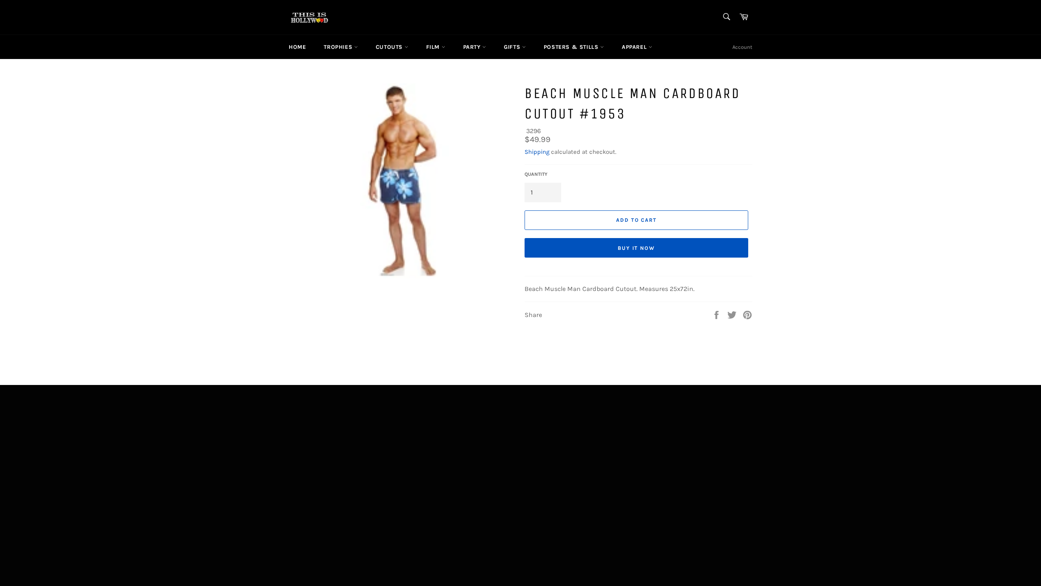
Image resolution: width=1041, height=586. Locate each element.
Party (473, 47)
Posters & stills (572, 47)
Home (297, 47)
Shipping (537, 151)
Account (742, 47)
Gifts (513, 47)
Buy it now (637, 248)
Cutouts (390, 47)
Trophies (339, 47)
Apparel (635, 47)
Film (434, 47)
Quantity (536, 174)
